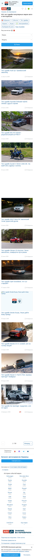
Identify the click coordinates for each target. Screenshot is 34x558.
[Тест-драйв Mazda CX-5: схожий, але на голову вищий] (17, 332)
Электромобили (23, 23)
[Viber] (19, 451)
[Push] (15, 451)
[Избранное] (22, 9)
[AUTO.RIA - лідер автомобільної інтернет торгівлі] (6, 8)
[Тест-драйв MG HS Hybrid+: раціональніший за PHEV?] (17, 121)
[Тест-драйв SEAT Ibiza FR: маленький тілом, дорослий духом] (17, 208)
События (15, 20)
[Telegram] (23, 451)
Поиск (18, 44)
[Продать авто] (28, 9)
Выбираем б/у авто (8, 27)
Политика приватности (8, 540)
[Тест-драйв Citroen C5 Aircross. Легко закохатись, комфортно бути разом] (17, 239)
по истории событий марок (18, 467)
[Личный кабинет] (32, 9)
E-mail (28, 451)
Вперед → (28, 443)
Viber (19, 451)
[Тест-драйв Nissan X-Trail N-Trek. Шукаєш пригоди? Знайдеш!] (17, 363)
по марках (5, 469)
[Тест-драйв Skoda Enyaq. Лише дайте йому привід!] (17, 301)
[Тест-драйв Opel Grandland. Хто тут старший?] (17, 270)
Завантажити (27, 3)
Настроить (27, 555)
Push (15, 451)
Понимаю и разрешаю (11, 555)
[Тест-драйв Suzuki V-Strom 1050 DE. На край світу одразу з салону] (17, 152)
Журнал (4, 23)
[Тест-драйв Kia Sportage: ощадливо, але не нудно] (17, 394)
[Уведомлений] (25, 9)
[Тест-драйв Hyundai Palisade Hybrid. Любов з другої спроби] (17, 90)
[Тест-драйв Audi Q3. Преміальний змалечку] (17, 59)
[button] (17, 35)
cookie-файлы (16, 549)
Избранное (6, 20)
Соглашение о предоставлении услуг (13, 543)
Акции (12, 23)
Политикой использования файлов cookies (15, 551)
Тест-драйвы (24, 20)
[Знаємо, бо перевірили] (17, 533)
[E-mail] (28, 451)
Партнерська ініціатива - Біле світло (13, 537)
